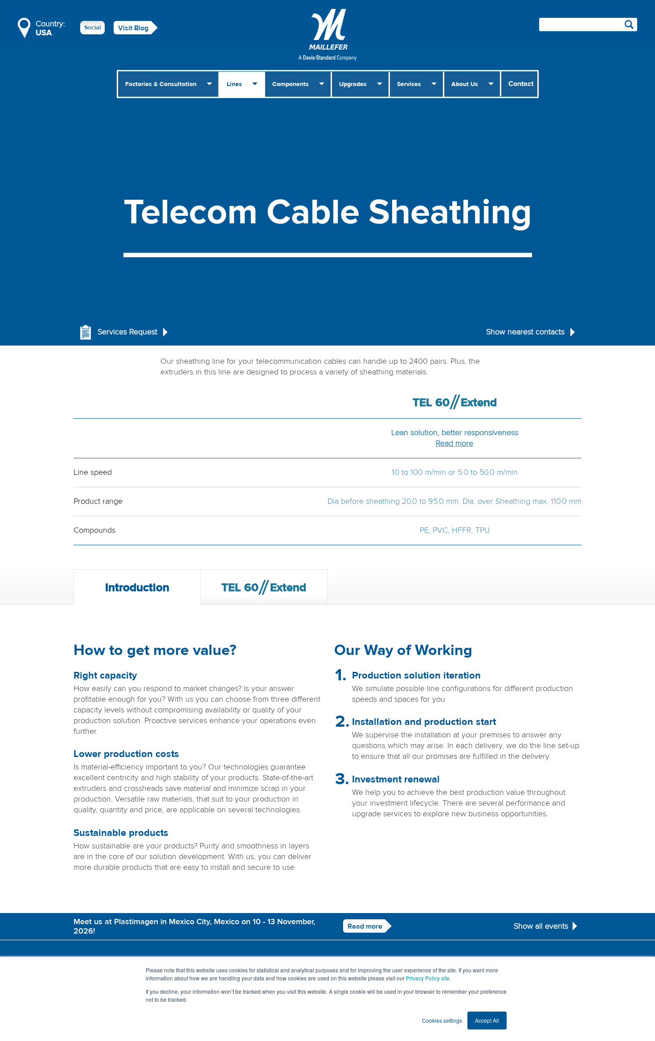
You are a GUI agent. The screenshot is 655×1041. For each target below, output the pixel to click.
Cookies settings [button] (442, 1020)
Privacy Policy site (428, 978)
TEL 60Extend (263, 587)
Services (409, 84)
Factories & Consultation (160, 84)
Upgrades (353, 84)
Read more (454, 443)
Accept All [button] (487, 1020)
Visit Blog (133, 28)
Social (92, 28)
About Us (464, 84)
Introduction (137, 587)
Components (290, 84)
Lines (234, 84)
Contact (520, 83)
